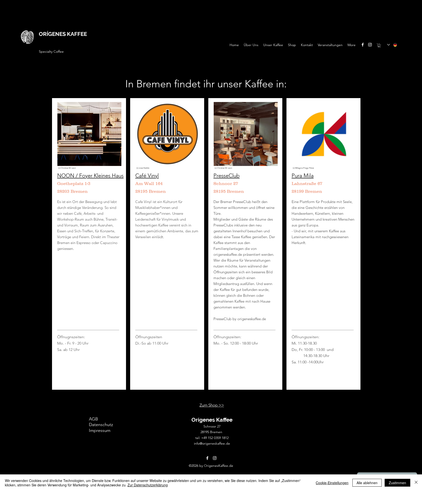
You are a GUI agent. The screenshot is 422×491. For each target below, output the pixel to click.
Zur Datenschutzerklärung (147, 484)
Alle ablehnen (367, 482)
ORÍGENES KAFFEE (63, 34)
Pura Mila (303, 175)
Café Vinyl (147, 175)
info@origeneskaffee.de (212, 443)
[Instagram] (370, 44)
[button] (379, 45)
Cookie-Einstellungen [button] (332, 482)
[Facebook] (362, 44)
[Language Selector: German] (392, 45)
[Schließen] (416, 482)
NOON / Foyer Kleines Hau (89, 175)
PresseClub (226, 175)
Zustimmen (397, 482)
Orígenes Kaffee (211, 420)
